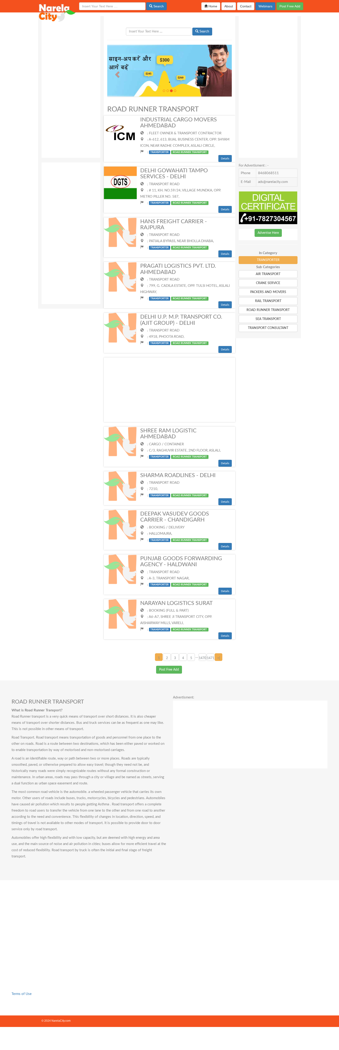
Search (158, 6)
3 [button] (175, 658)
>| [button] (218, 658)
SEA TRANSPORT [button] (268, 319)
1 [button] (159, 658)
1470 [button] (202, 658)
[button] (116, 73)
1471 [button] (210, 658)
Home (212, 6)
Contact (245, 6)
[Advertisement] (71, 85)
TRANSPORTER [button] (268, 260)
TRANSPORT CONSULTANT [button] (268, 328)
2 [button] (167, 658)
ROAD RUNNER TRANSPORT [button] (268, 310)
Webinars (265, 6)
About (228, 6)
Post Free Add (290, 6)
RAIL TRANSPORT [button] (268, 301)
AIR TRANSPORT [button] (268, 274)
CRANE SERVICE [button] (268, 283)
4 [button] (183, 658)
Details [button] (225, 158)
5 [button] (191, 658)
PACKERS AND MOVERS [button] (268, 292)
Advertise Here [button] (268, 233)
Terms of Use (22, 994)
